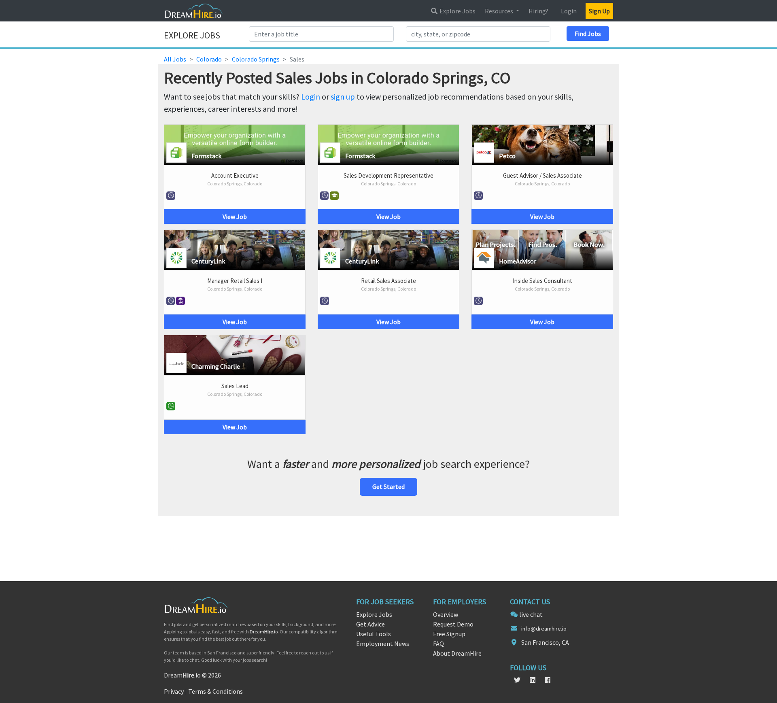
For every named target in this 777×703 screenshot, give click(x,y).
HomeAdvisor (517, 261)
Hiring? (538, 11)
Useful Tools (373, 634)
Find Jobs (588, 34)
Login (569, 11)
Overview (445, 614)
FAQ (438, 643)
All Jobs (175, 59)
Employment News (382, 643)
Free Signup (449, 634)
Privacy (174, 691)
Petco (507, 156)
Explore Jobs (457, 11)
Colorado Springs (256, 59)
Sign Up (599, 11)
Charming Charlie (215, 366)
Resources (499, 11)
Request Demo (453, 624)
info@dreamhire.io (544, 628)
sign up (343, 96)
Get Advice (370, 624)
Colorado (209, 59)
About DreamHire (457, 653)
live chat (531, 614)
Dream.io (264, 632)
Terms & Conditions (215, 691)
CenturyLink (208, 261)
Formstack (206, 156)
